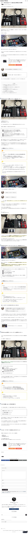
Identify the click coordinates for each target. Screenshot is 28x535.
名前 (3, 480)
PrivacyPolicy (6, 530)
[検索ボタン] (25, 1)
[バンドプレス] (4, 1)
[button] (5, 460)
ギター (2, 4)
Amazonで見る (11, 448)
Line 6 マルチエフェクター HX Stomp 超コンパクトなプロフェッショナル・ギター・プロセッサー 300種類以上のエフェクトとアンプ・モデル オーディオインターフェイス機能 (17, 60)
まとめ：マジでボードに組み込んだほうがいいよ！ (10, 92)
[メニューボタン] (27, 1)
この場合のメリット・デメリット (8, 90)
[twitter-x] (13, 511)
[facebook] (12, 511)
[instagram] (14, 511)
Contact (13, 530)
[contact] (15, 511)
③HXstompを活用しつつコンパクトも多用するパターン (10, 89)
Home (4, 530)
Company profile (16, 530)
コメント (3, 470)
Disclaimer (10, 530)
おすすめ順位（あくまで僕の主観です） (8, 91)
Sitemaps (20, 530)
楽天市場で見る (18, 448)
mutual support (23, 530)
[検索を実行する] (26, 515)
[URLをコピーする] (22, 460)
